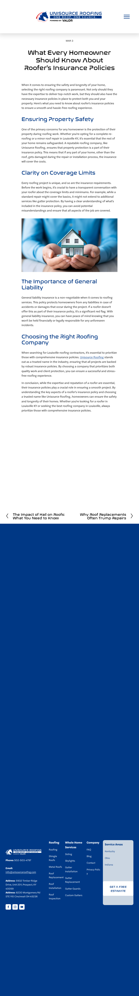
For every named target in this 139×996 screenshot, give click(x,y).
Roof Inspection (54, 896)
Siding (68, 854)
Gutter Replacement (72, 879)
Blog (89, 856)
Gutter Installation (71, 869)
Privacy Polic (93, 869)
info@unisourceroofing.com (21, 872)
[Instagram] (15, 907)
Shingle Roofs (53, 858)
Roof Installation (55, 885)
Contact (91, 862)
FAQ (89, 849)
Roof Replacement (56, 875)
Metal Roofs (55, 866)
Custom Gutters (73, 895)
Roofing (53, 849)
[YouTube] (22, 907)
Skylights (70, 860)
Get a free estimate (118, 888)
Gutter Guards (73, 888)
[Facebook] (8, 907)
